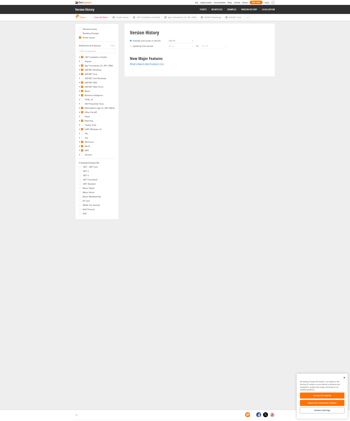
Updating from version (143, 46)
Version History (84, 9)
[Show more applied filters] (247, 17)
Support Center (206, 2)
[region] (322, 396)
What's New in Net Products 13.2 (147, 63)
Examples (231, 9)
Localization (268, 9)
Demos (245, 2)
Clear (112, 45)
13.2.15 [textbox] (172, 40)
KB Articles (217, 9)
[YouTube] (272, 414)
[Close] (344, 378)
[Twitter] (265, 414)
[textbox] (97, 51)
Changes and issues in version (147, 40)
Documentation (220, 2)
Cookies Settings (322, 410)
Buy (196, 2)
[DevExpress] (83, 3)
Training (237, 2)
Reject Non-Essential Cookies (322, 403)
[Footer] (76, 415)
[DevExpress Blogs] (247, 414)
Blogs (230, 2)
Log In (267, 2)
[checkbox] (80, 29)
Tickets (203, 9)
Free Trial (256, 2)
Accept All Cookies (322, 395)
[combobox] (180, 40)
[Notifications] (273, 2)
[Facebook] (258, 414)
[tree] (97, 33)
